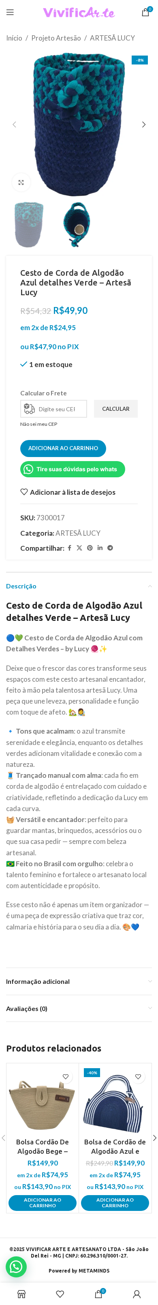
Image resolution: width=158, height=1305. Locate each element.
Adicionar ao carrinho (63, 448)
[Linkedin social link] (100, 548)
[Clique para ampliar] (21, 182)
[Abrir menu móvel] (10, 12)
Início (14, 38)
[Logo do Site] (79, 11)
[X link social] (79, 548)
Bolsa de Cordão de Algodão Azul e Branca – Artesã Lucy (115, 1151)
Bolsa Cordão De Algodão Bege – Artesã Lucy (42, 1151)
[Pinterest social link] (90, 548)
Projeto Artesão (56, 38)
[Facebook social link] (69, 548)
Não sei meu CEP (38, 424)
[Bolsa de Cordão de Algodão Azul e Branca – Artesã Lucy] (115, 1099)
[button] (14, 124)
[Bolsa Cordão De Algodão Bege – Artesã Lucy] (43, 1099)
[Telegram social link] (110, 548)
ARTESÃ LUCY (112, 38)
